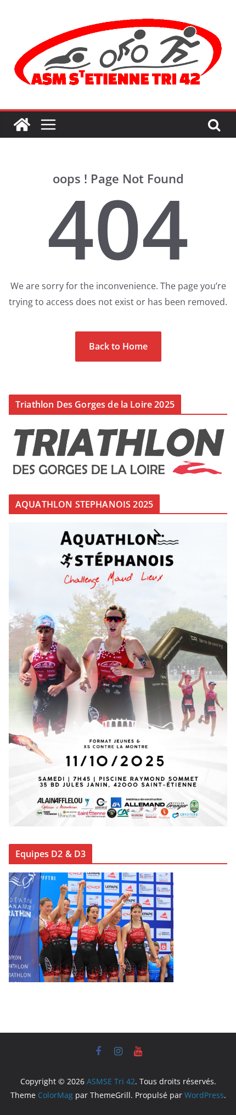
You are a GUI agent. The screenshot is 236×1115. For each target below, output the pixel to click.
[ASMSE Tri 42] (22, 124)
